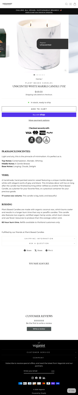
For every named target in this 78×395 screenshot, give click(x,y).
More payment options (39, 120)
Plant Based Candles (39, 83)
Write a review (39, 329)
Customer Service (38, 352)
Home (38, 79)
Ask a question (39, 243)
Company (38, 358)
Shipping (29, 95)
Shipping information (39, 239)
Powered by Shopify (39, 393)
